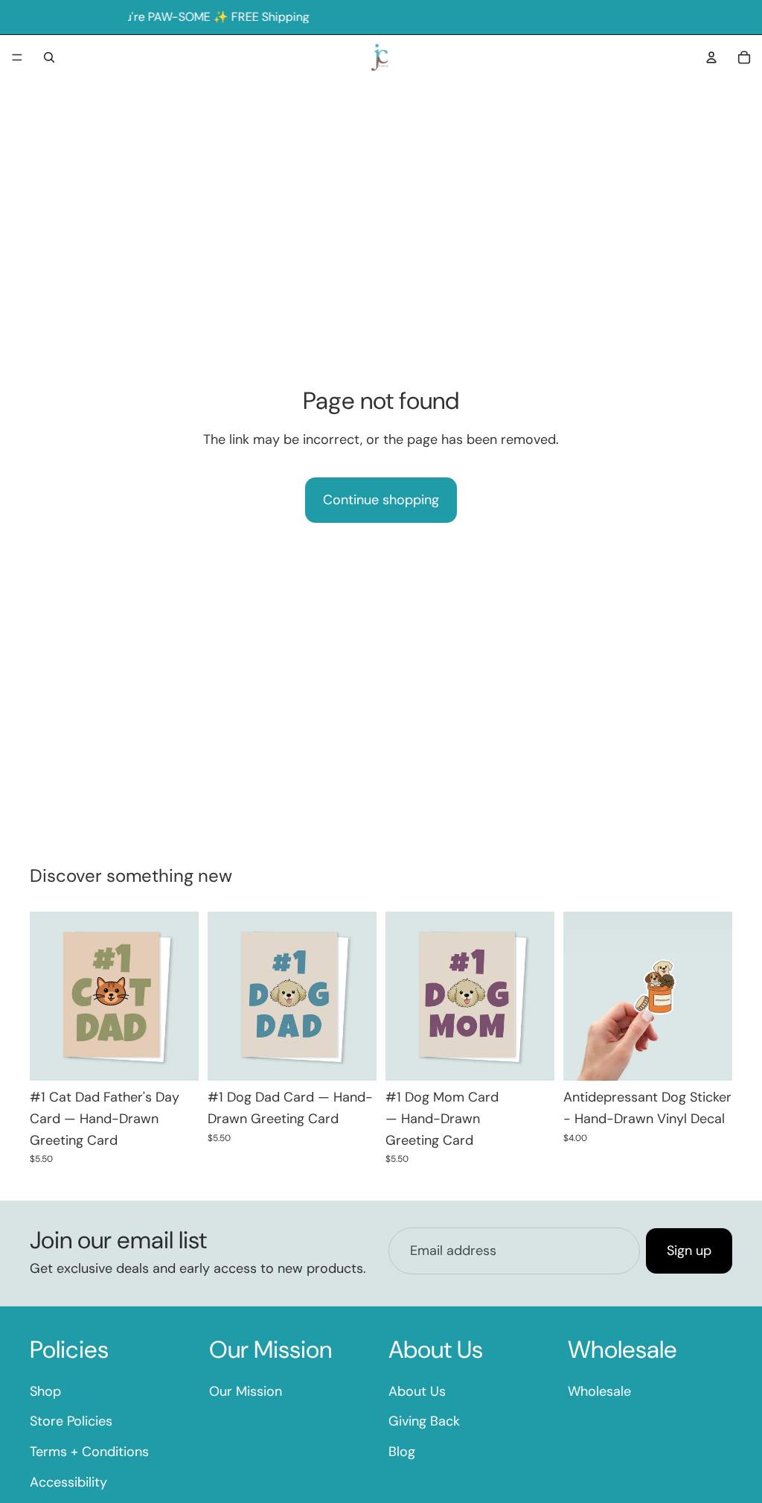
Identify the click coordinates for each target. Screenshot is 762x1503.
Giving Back (424, 1421)
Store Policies (71, 1421)
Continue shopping (381, 500)
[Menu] (17, 57)
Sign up (689, 1250)
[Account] (711, 57)
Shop (45, 1390)
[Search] (49, 57)
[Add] (175, 1057)
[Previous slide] (46, 996)
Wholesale (599, 1390)
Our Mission (245, 1390)
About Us (417, 1390)
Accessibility (68, 1482)
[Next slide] (182, 996)
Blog (401, 1452)
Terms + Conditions (89, 1452)
